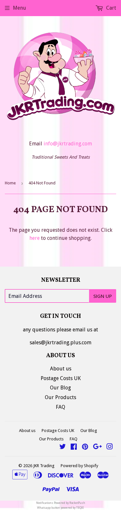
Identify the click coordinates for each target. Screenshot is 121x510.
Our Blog (60, 388)
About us (60, 369)
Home (10, 183)
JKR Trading (44, 465)
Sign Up (102, 296)
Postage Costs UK (61, 378)
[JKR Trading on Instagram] (109, 447)
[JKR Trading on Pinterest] (85, 447)
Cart (110, 8)
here (34, 238)
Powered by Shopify (79, 465)
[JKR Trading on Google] (97, 447)
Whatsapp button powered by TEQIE (60, 507)
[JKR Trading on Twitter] (62, 447)
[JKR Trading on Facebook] (73, 447)
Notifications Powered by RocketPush (60, 503)
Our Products (60, 397)
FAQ (60, 407)
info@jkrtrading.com (68, 144)
